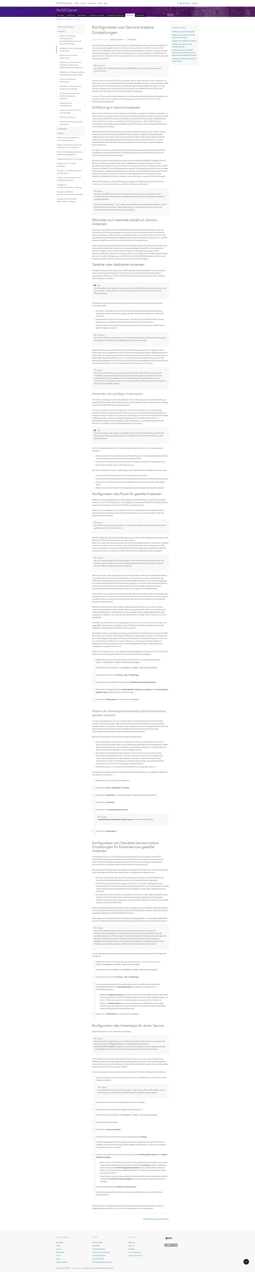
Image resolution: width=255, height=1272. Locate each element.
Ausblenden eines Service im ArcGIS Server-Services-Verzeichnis (70, 95)
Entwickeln (140, 15)
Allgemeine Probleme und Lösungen (70, 159)
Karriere (131, 1246)
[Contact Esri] (176, 1245)
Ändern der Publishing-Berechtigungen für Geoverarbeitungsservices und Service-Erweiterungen (70, 40)
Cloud (100, 3)
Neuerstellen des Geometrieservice (66, 104)
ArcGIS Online (97, 1242)
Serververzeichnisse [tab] (66, 27)
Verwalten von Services (115, 15)
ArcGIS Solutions (98, 1259)
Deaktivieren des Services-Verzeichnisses (69, 56)
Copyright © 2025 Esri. (63, 1268)
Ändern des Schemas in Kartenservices (68, 80)
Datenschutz (88, 1268)
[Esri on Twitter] (165, 1245)
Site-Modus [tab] (63, 129)
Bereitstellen (81, 15)
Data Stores (91, 3)
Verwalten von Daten (96, 15)
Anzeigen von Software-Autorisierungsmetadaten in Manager (70, 193)
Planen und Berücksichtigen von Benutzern (131, 184)
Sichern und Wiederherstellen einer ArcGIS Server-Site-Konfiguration (69, 146)
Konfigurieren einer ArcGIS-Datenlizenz (66, 165)
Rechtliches (109, 1268)
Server (58, 1249)
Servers (83, 3)
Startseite (60, 15)
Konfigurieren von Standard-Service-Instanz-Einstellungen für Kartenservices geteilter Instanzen (184, 52)
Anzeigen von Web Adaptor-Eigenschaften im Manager (67, 200)
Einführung (71, 15)
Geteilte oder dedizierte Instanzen (184, 41)
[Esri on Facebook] (169, 1245)
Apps (105, 3)
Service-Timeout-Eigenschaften (117, 1145)
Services (77, 19)
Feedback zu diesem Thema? (157, 1219)
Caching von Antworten (68, 117)
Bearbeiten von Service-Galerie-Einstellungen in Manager (71, 87)
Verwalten (130, 15)
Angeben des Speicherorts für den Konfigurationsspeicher (69, 179)
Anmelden (186, 3)
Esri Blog (131, 1249)
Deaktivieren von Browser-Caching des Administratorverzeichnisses (72, 73)
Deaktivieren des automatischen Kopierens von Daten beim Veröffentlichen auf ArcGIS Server (71, 65)
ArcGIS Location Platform (101, 1252)
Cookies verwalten (99, 1268)
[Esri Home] (168, 1238)
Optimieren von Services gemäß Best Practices (71, 123)
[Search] (178, 3)
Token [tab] (61, 133)
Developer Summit (135, 1255)
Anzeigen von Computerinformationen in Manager (69, 186)
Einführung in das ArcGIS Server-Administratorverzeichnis (68, 139)
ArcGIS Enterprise (64, 3)
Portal (77, 3)
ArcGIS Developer (98, 1255)
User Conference (134, 1252)
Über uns (131, 1242)
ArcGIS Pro (96, 1246)
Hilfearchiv (132, 39)
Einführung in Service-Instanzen (183, 32)
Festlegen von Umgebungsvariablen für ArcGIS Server (69, 172)
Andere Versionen (116, 39)
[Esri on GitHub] (172, 1245)
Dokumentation (61, 1262)
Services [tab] (62, 31)
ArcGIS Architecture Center (102, 1262)
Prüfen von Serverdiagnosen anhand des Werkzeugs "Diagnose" (69, 153)
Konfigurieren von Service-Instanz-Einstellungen (71, 49)
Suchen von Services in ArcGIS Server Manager (70, 111)
